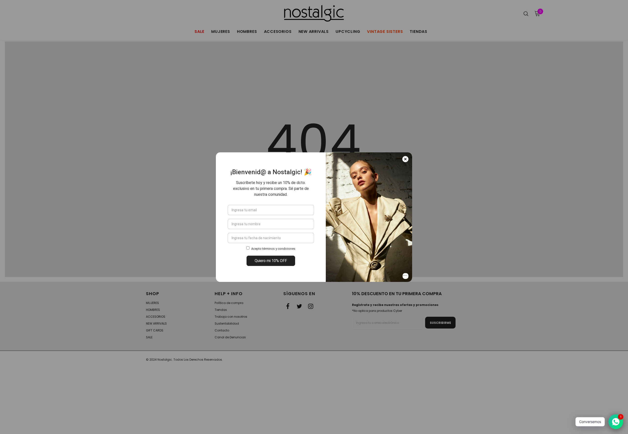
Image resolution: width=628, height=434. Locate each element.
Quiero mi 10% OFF (271, 260)
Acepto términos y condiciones (273, 248)
